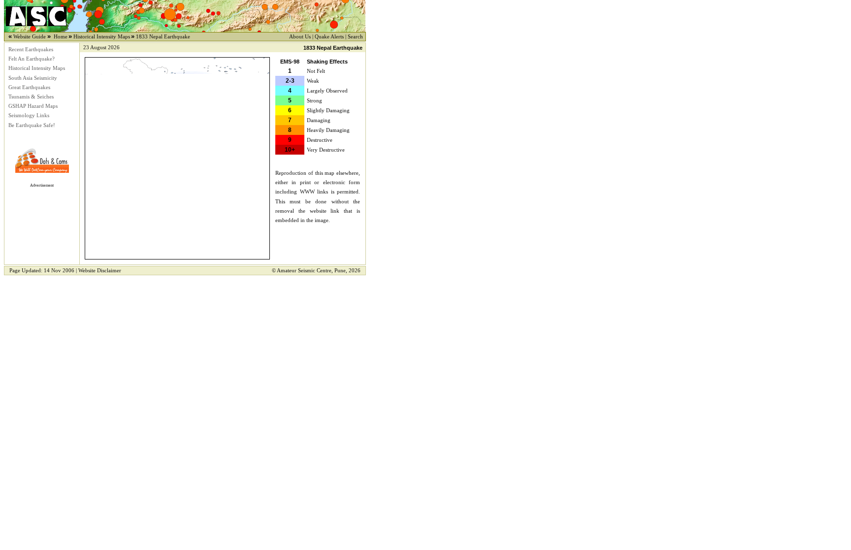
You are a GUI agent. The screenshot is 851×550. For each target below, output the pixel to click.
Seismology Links (28, 115)
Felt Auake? (31, 59)
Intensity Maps (36, 68)
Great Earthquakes (29, 87)
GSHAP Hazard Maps (33, 106)
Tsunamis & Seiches (31, 96)
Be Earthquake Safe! (31, 125)
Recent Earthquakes (30, 49)
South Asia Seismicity (32, 78)
